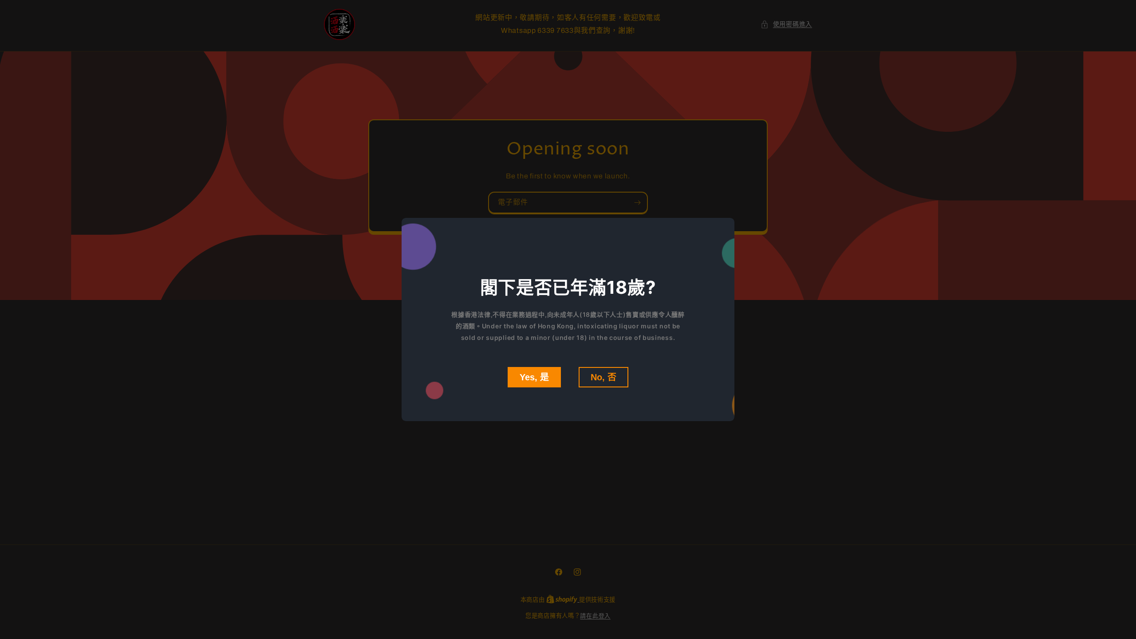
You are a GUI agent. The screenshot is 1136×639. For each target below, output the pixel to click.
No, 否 (603, 377)
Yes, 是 (534, 377)
